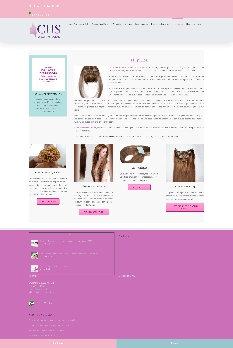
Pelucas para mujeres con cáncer (54, 266)
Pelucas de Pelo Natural (44, 292)
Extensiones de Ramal (94, 186)
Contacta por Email (43, 289)
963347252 (40, 286)
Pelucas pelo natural (38, 320)
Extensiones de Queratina (48, 172)
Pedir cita (58, 343)
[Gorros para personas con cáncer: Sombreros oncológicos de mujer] (34, 255)
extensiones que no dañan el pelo (120, 136)
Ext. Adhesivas (139, 167)
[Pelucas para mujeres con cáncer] (34, 268)
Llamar (174, 343)
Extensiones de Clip (185, 186)
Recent (71, 234)
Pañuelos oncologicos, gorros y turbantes (47, 330)
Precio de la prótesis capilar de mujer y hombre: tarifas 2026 (66, 241)
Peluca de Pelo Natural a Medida (62, 320)
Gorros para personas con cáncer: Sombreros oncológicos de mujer (69, 253)
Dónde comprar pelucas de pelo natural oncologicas (51, 325)
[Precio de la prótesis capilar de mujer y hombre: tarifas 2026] (34, 243)
